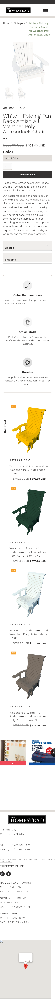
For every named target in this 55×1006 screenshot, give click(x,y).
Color (8, 152)
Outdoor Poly (20, 460)
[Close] (29, 956)
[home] (18, 10)
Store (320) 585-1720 (16, 845)
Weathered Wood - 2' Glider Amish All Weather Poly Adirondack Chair (28, 716)
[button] (45, 10)
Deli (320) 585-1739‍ (15, 849)
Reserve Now (27, 174)
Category (19, 23)
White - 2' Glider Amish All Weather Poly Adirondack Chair (29, 634)
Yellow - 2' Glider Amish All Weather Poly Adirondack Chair (30, 470)
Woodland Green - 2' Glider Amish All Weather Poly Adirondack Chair (28, 552)
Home (6, 23)
